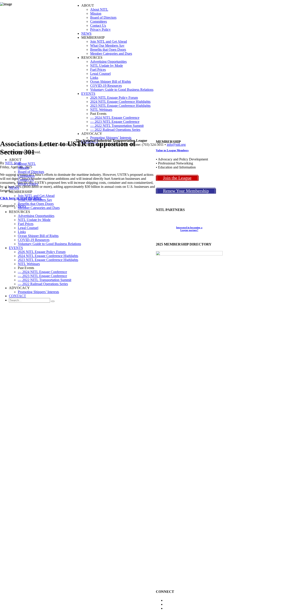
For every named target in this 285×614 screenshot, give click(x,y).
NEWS (14, 188)
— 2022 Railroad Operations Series (43, 284)
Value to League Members (172, 150)
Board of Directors (31, 172)
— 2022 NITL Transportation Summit (44, 280)
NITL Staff (13, 163)
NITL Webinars (29, 264)
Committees (26, 176)
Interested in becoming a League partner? (189, 228)
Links (22, 232)
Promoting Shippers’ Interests (38, 292)
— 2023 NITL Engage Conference (42, 276)
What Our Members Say (35, 200)
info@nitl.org (176, 144)
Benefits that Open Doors (36, 204)
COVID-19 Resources (33, 240)
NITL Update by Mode (34, 220)
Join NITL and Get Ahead (36, 196)
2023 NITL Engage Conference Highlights (48, 260)
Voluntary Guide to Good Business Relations (49, 244)
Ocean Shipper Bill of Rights (38, 236)
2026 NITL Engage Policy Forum (41, 252)
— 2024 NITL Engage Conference (42, 272)
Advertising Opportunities (36, 216)
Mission (23, 168)
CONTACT (17, 296)
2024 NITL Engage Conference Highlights (48, 256)
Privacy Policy (28, 184)
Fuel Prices (25, 224)
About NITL (27, 164)
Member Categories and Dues (39, 208)
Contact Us (26, 180)
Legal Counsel (28, 228)
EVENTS (16, 248)
